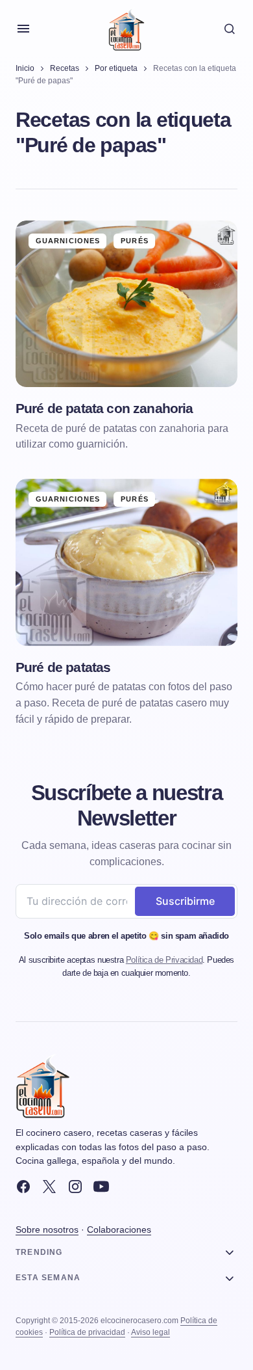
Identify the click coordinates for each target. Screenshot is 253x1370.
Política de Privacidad (164, 960)
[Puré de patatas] (126, 562)
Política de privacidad (87, 1332)
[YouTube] (101, 1187)
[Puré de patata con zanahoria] (126, 304)
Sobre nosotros (47, 1229)
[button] (23, 28)
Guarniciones (68, 241)
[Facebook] (23, 1187)
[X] (49, 1187)
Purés (135, 241)
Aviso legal (150, 1332)
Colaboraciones (119, 1229)
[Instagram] (75, 1187)
